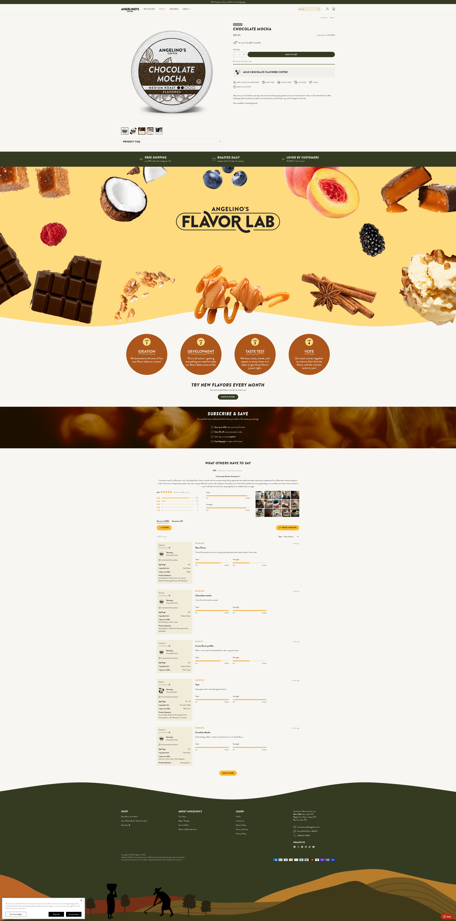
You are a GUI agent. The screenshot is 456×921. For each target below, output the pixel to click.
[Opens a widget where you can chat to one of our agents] (447, 917)
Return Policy (241, 825)
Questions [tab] (177, 521)
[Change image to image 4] (150, 131)
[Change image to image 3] (141, 131)
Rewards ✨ (125, 825)
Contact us (240, 820)
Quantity (236, 49)
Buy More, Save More (129, 816)
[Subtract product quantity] (235, 54)
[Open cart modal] (333, 9)
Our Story (182, 816)
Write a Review (290, 528)
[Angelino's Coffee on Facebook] (294, 847)
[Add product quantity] (244, 54)
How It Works (183, 825)
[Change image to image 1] (124, 131)
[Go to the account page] (327, 9)
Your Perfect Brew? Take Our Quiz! (134, 820)
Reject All (56, 914)
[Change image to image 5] (158, 131)
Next (331, 17)
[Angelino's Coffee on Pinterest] (302, 847)
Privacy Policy (241, 833)
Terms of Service (242, 829)
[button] (322, 35)
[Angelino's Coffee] (130, 9)
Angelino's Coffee (139, 855)
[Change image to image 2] (133, 131)
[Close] (81, 900)
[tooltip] (239, 476)
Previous (324, 17)
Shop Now (243, 2)
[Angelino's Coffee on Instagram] (305, 847)
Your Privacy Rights (16, 914)
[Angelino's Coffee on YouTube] (313, 847)
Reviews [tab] (163, 521)
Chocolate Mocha (172, 555)
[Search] (318, 9)
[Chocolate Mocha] (172, 74)
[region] (43, 908)
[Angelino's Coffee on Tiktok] (309, 847)
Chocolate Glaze (171, 692)
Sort (280, 536)
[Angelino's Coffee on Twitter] (298, 847)
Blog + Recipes (184, 820)
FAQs (238, 816)
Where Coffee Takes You (187, 829)
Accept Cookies (74, 914)
